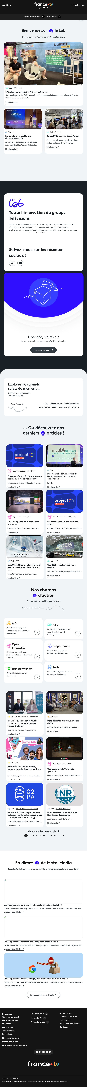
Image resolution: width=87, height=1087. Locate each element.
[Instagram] (40, 1052)
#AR (29, 517)
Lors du (50, 483)
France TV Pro (36, 1018)
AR (54, 407)
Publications (65, 1020)
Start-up (64, 407)
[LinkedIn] (47, 1052)
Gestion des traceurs (20, 1081)
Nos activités (7, 1024)
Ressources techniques (69, 1024)
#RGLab (58, 132)
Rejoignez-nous (37, 1014)
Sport (75, 407)
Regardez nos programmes (32, 16)
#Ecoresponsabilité (63, 808)
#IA (15, 132)
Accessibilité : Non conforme (37, 1081)
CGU (48, 1081)
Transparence (8, 1031)
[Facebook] (37, 1052)
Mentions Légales (7, 1081)
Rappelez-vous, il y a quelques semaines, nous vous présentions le (64, 776)
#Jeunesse (18, 88)
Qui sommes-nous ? (10, 1017)
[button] (6, 5)
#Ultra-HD (20, 561)
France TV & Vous (38, 1022)
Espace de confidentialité (59, 1081)
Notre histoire (8, 1027)
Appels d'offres (66, 1013)
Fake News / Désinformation (64, 403)
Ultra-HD (44, 407)
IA (46, 403)
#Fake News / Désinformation (27, 717)
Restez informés (52, 16)
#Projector (32, 471)
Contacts (64, 1027)
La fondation (7, 1034)
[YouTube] (43, 1052)
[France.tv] (43, 1064)
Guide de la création (68, 1017)
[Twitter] (50, 1052)
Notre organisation (10, 1020)
